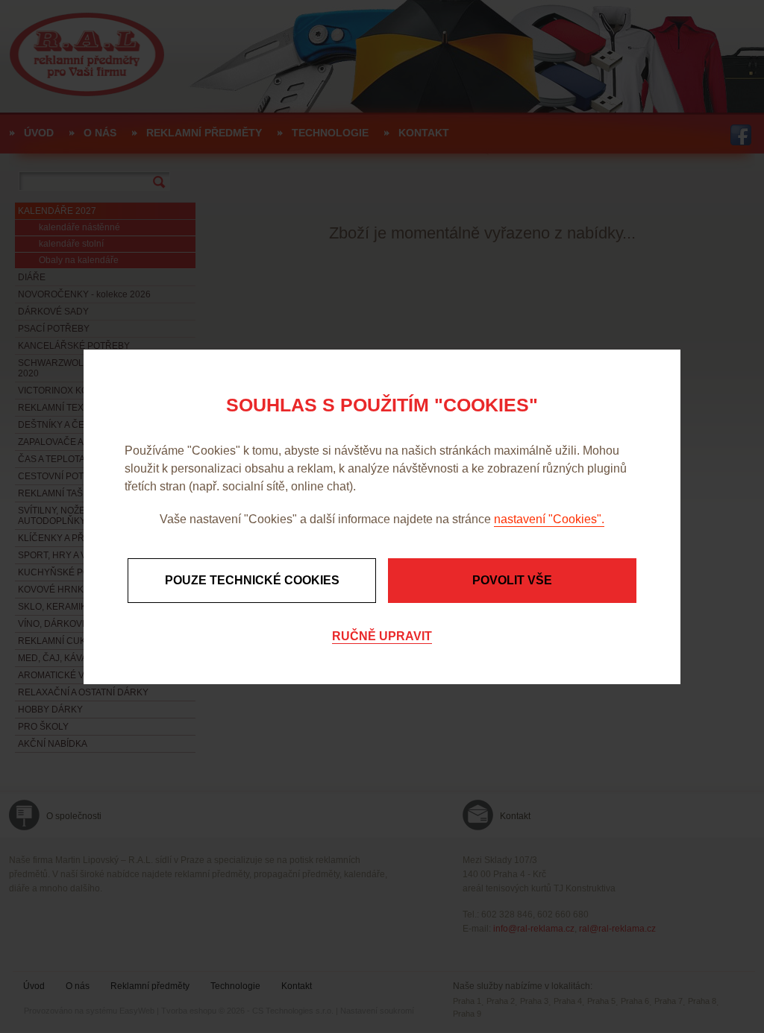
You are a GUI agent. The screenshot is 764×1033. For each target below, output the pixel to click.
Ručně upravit (382, 636)
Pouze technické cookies (252, 580)
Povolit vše (512, 580)
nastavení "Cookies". (549, 519)
